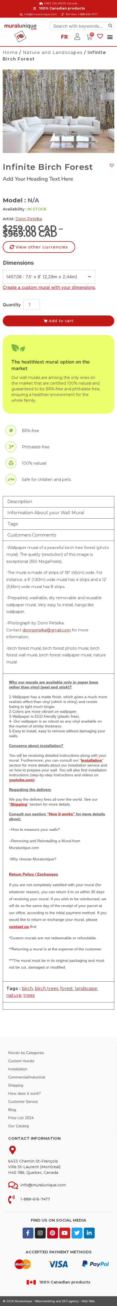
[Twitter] (77, 1233)
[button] (110, 36)
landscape (86, 988)
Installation (17, 1069)
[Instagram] (40, 1233)
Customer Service (23, 1101)
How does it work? (24, 1093)
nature (13, 995)
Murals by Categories (26, 1052)
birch (27, 988)
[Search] (110, 26)
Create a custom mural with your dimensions (49, 287)
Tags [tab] (12, 523)
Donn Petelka (29, 218)
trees (29, 995)
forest (66, 988)
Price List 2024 (20, 1117)
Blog (12, 1109)
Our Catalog (18, 1126)
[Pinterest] (52, 1233)
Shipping (15, 1085)
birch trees (46, 988)
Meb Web (88, 1301)
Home (10, 52)
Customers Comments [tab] (31, 535)
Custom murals (21, 1061)
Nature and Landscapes (53, 52)
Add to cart (61, 320)
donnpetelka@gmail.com (47, 630)
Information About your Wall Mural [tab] (45, 512)
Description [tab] (19, 501)
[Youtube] (64, 1233)
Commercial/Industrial (26, 1077)
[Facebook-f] (28, 1233)
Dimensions (18, 263)
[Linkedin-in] (89, 1233)
